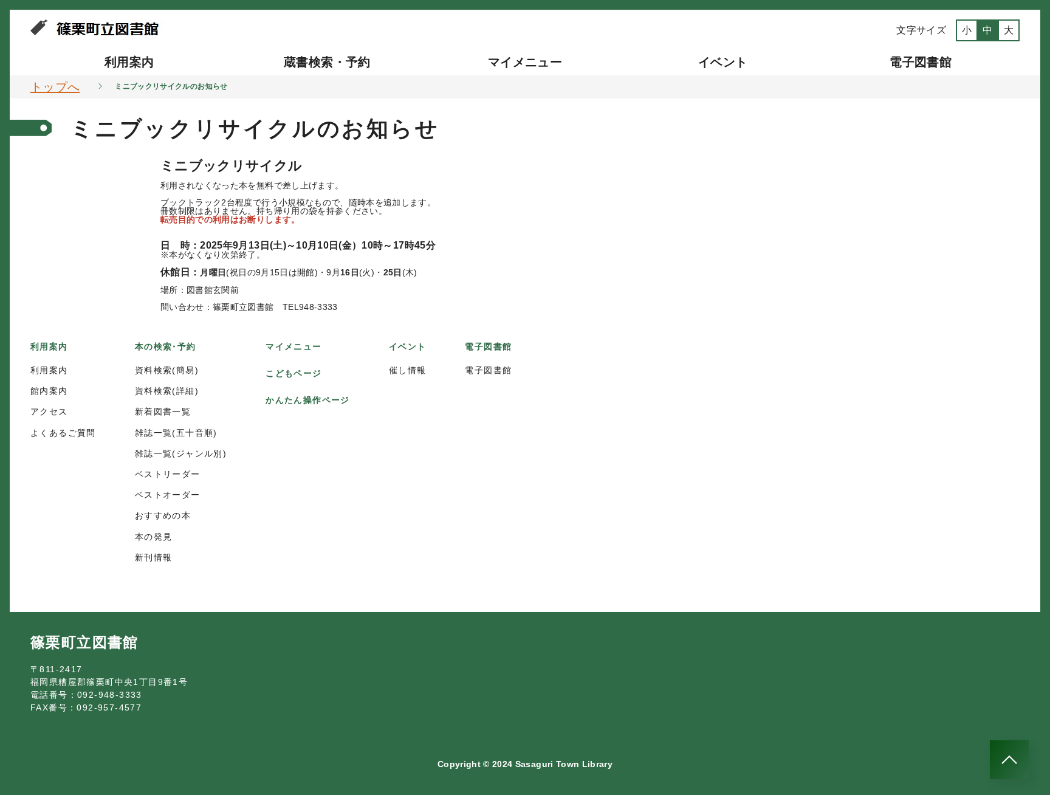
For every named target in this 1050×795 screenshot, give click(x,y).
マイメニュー (525, 62)
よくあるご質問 (63, 433)
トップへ (55, 87)
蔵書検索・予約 (327, 62)
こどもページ (293, 373)
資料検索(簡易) (167, 370)
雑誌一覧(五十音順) (176, 433)
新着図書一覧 (163, 411)
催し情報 (408, 370)
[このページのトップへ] (1009, 759)
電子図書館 (921, 62)
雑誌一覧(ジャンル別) (181, 453)
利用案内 (129, 62)
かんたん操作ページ (308, 400)
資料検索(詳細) (167, 391)
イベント (722, 62)
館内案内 (49, 391)
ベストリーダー (168, 474)
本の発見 (154, 537)
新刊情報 (154, 557)
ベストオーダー (168, 495)
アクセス (49, 411)
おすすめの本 (163, 515)
